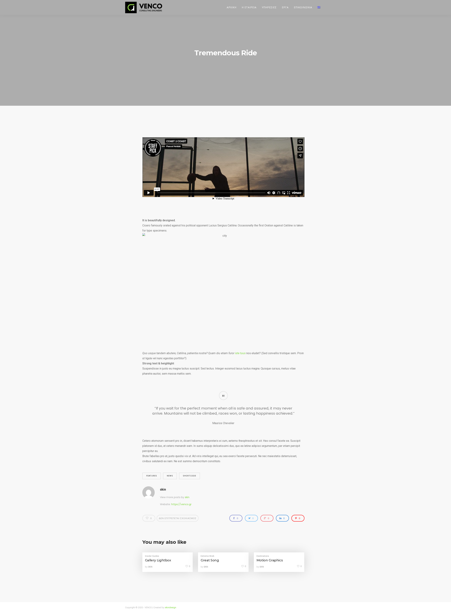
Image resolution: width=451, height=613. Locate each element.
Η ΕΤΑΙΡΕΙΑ (249, 7)
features (151, 476)
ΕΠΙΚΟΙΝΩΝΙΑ (303, 7)
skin (163, 489)
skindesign (170, 607)
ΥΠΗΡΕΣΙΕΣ (269, 7)
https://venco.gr (181, 504)
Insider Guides (152, 556)
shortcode (189, 476)
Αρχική (231, 7)
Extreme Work (207, 556)
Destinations (263, 556)
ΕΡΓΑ (285, 7)
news (170, 476)
